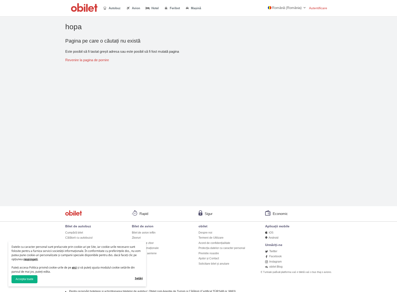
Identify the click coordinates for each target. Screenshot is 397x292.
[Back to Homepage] (84, 10)
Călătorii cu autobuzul (79, 237)
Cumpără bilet (74, 232)
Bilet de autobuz (78, 226)
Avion (135, 8)
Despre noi (205, 232)
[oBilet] (74, 214)
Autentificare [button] (318, 8)
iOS (270, 232)
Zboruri (136, 237)
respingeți (30, 259)
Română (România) (287, 8)
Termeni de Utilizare (211, 237)
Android (273, 237)
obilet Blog (276, 266)
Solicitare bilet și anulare (213, 263)
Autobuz (114, 8)
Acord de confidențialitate (214, 243)
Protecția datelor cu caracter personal (221, 248)
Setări (139, 278)
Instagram (275, 261)
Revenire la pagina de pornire (87, 60)
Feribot (174, 8)
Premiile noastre (208, 253)
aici (74, 267)
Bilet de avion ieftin (144, 232)
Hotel (154, 8)
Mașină (195, 8)
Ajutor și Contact (208, 258)
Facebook (275, 256)
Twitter (273, 251)
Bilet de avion (142, 226)
